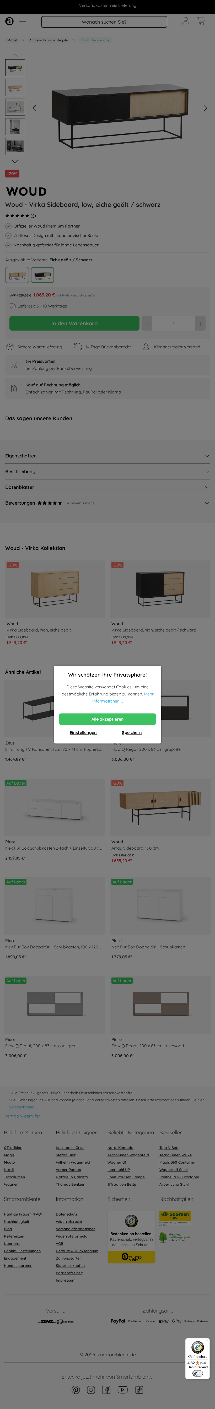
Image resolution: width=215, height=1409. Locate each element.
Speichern (132, 732)
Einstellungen (83, 732)
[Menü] (206, 1341)
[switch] (197, 1373)
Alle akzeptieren (108, 719)
